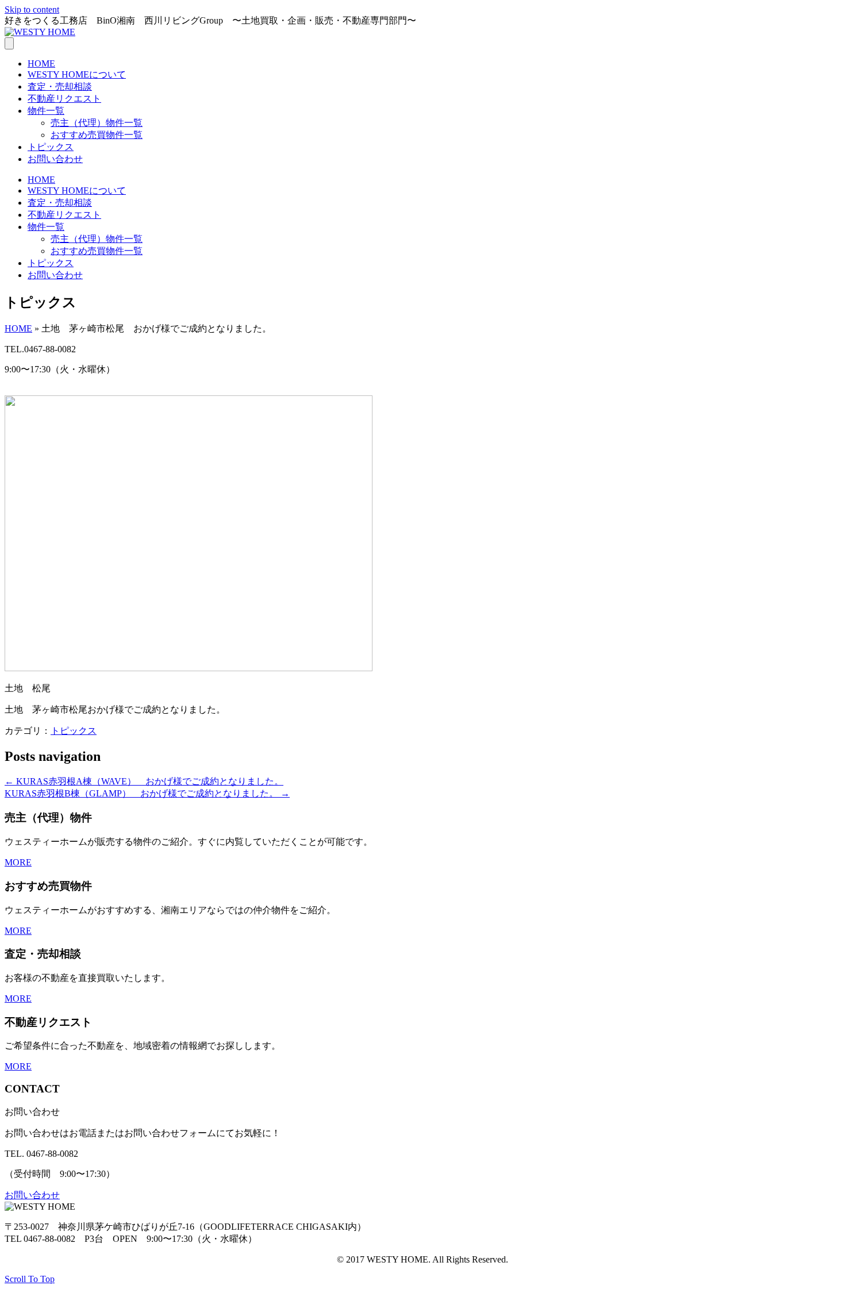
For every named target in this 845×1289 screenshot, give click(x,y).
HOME (41, 63)
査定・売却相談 (60, 86)
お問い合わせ (55, 159)
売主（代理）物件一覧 (97, 123)
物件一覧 (46, 111)
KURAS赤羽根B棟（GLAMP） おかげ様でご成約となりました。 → (147, 793)
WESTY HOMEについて (77, 74)
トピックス (51, 147)
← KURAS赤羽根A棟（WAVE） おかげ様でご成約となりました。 (144, 781)
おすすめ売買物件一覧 (97, 135)
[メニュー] (9, 43)
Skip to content (32, 9)
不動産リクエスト (64, 98)
